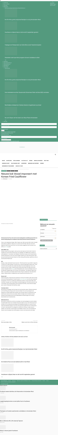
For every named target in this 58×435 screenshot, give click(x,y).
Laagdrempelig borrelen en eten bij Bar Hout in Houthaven (15, 401)
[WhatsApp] (5, 183)
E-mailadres (48, 229)
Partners (9, 380)
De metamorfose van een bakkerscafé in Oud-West (15, 361)
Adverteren (23, 163)
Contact (47, 380)
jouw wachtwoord (4, 129)
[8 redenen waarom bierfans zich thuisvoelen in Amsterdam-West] (29, 388)
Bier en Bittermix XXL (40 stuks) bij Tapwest (11, 420)
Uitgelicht (16, 170)
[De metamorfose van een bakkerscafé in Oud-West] (19, 355)
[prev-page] (1, 376)
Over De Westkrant (4, 380)
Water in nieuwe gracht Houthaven (9, 430)
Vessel (12, 268)
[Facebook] (2, 183)
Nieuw (3, 160)
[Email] (7, 183)
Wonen (30, 160)
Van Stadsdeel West (15, 163)
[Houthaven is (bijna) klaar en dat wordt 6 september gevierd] (19, 368)
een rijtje (6, 246)
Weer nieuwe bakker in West (6, 322)
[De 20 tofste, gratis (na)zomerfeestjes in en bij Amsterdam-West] (19, 342)
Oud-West (5, 5)
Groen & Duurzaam (38, 160)
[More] (15, 183)
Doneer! (42, 163)
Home (2, 169)
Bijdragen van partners (33, 163)
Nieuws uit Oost (19, 166)
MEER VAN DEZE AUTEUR (21, 336)
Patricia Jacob (5, 178)
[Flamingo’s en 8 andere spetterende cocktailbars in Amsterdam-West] (29, 408)
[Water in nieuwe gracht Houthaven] (29, 427)
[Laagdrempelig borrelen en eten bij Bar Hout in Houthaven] (29, 398)
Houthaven (12, 170)
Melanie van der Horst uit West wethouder (29, 322)
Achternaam (48, 236)
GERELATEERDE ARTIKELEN (8, 336)
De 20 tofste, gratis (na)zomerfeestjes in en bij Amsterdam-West (19, 349)
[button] (55, 154)
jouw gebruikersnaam (5, 125)
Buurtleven (9, 160)
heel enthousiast (23, 279)
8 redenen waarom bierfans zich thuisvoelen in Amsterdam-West (17, 391)
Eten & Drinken (16, 160)
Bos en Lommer (6, 4)
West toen (46, 160)
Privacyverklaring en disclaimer (7, 133)
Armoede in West (5, 163)
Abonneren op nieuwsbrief (8, 166)
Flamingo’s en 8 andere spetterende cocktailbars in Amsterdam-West (18, 411)
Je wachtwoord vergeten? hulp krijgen (8, 131)
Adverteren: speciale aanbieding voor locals (24, 380)
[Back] (52, 1)
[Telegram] (13, 183)
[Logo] (9, 158)
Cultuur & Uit (24, 160)
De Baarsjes (6, 2)
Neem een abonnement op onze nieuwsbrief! (8, 381)
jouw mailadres (4, 138)
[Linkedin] (10, 183)
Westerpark (8, 170)
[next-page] (2, 376)
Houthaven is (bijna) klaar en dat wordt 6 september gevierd (18, 374)
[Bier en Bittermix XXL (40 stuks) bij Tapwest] (29, 417)
